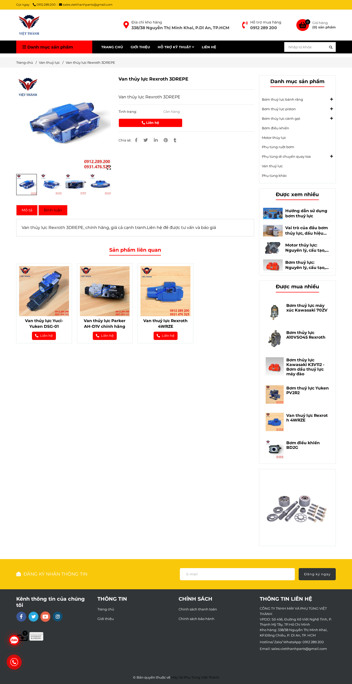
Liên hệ (152, 123)
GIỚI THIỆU (140, 47)
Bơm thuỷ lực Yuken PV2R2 (307, 390)
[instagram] (58, 616)
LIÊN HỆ (209, 47)
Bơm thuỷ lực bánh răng (282, 99)
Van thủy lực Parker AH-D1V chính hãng (104, 323)
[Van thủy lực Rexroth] (126, 25)
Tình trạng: (128, 111)
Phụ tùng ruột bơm (278, 147)
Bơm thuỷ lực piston (279, 109)
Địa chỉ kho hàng (146, 22)
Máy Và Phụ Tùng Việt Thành (195, 677)
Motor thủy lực (274, 138)
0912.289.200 (46, 4)
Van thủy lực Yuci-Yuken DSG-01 (44, 323)
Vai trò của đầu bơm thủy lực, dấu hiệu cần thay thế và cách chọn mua (307, 230)
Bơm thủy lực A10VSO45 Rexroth (305, 335)
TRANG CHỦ (112, 47)
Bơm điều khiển (275, 128)
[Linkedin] (155, 140)
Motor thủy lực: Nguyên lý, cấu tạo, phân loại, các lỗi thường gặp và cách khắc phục (306, 248)
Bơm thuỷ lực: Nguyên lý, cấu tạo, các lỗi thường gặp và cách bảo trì (308, 265)
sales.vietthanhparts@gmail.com (87, 4)
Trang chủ (24, 62)
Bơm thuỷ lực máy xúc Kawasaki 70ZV (307, 308)
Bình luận (53, 210)
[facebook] (21, 616)
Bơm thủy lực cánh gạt (281, 118)
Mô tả (27, 210)
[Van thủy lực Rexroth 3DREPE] (29, 25)
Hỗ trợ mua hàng (265, 22)
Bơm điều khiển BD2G (303, 445)
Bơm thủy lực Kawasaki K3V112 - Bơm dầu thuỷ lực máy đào (305, 367)
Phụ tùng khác (274, 175)
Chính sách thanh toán (198, 609)
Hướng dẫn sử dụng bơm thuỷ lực (306, 213)
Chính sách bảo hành (196, 619)
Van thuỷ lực (49, 62)
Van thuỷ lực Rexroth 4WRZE (165, 323)
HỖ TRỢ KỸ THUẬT (175, 47)
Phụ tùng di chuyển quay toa (286, 156)
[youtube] (45, 616)
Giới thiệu (105, 619)
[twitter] (33, 616)
